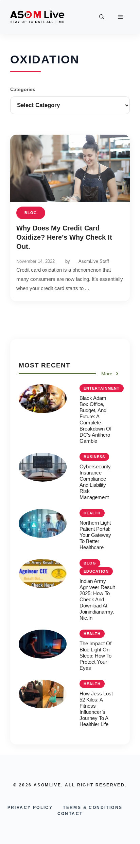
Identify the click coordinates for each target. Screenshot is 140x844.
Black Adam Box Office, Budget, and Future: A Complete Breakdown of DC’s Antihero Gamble (95, 419)
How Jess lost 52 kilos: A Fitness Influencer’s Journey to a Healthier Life (96, 709)
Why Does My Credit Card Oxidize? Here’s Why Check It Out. (64, 237)
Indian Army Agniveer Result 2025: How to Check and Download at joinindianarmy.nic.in (97, 599)
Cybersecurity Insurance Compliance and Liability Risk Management (95, 482)
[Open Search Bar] (101, 17)
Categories (22, 89)
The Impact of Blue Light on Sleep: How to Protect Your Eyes (95, 655)
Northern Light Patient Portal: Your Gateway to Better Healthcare (95, 535)
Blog (30, 213)
